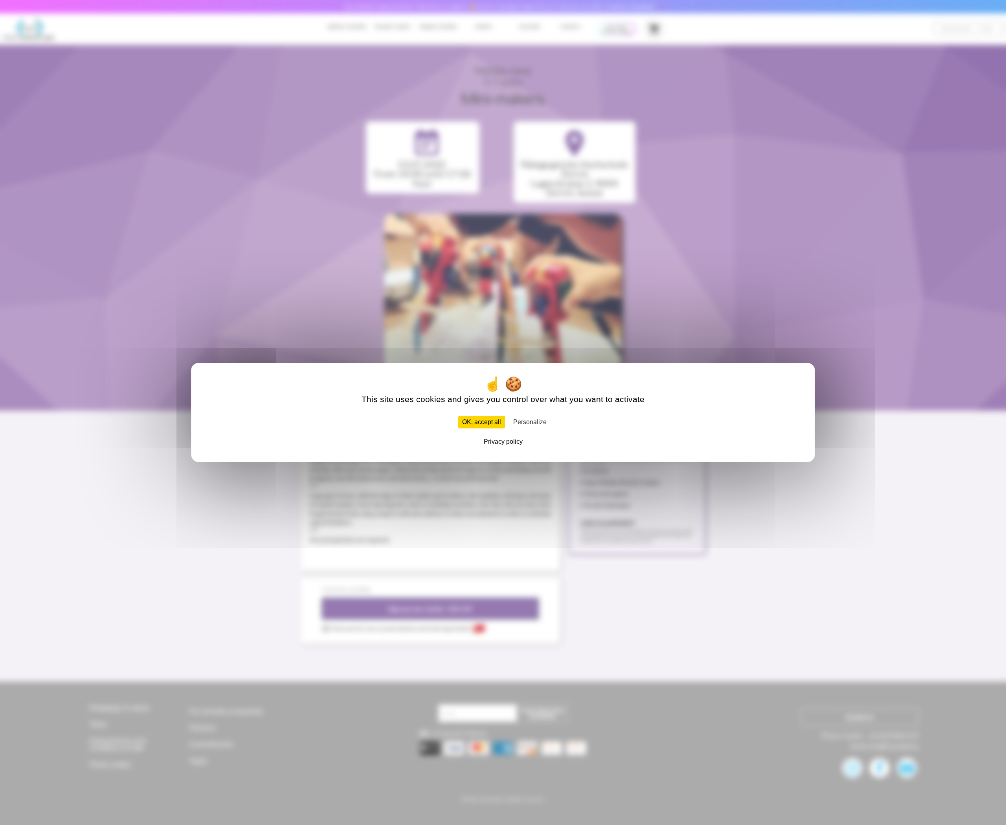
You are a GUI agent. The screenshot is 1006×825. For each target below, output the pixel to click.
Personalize (530, 422)
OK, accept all (481, 422)
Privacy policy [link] (503, 441)
